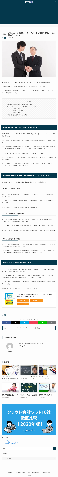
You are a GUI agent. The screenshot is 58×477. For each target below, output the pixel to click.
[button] (6, 322)
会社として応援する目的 (14, 108)
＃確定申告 (11, 440)
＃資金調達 (5, 440)
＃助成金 (16, 442)
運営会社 (28, 472)
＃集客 (4, 443)
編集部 (10, 351)
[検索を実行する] (54, 448)
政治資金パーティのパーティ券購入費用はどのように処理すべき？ (24, 107)
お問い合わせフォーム (20, 472)
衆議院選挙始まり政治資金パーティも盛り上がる (19, 104)
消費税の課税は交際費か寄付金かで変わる (17, 115)
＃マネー (15, 443)
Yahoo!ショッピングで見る (23, 303)
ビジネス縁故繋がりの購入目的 (16, 110)
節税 (5, 37)
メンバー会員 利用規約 (45, 472)
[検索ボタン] (56, 1)
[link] (20, 346)
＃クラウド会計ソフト (8, 442)
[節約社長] (29, 1)
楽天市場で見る (36, 300)
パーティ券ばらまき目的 (14, 112)
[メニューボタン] (1, 1)
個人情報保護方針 (35, 472)
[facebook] (22, 346)
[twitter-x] (25, 346)
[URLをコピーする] (51, 322)
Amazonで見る (23, 300)
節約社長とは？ (11, 472)
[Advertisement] (29, 14)
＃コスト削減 (9, 443)
